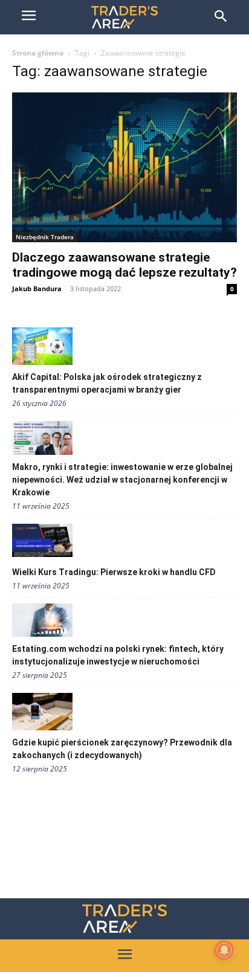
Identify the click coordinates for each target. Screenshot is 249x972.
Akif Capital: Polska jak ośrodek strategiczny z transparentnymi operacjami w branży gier (107, 383)
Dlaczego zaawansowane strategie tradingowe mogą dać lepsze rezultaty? (124, 265)
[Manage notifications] (224, 950)
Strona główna (37, 53)
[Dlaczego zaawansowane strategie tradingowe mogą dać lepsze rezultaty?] (124, 167)
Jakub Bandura (37, 288)
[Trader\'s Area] (124, 17)
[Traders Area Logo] (124, 918)
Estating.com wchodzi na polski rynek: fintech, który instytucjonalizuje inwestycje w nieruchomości (118, 655)
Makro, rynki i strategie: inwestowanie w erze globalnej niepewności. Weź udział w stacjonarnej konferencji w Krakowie (122, 479)
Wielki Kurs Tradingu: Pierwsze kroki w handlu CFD (114, 572)
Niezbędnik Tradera (45, 237)
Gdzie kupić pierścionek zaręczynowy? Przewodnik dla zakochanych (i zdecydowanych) (122, 749)
